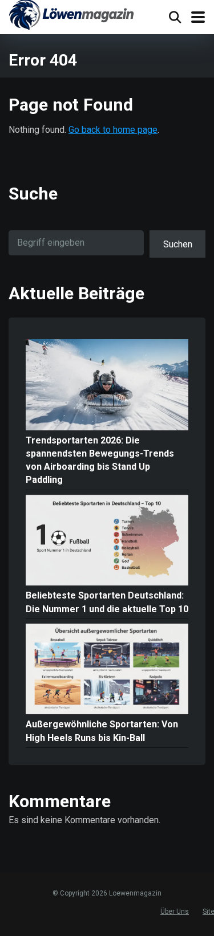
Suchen (177, 244)
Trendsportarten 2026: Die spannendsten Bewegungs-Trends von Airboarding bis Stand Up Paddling (100, 460)
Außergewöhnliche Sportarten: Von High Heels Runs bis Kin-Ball (102, 731)
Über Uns (174, 911)
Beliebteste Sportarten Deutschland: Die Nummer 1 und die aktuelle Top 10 (107, 602)
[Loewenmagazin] (71, 16)
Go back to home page (113, 129)
